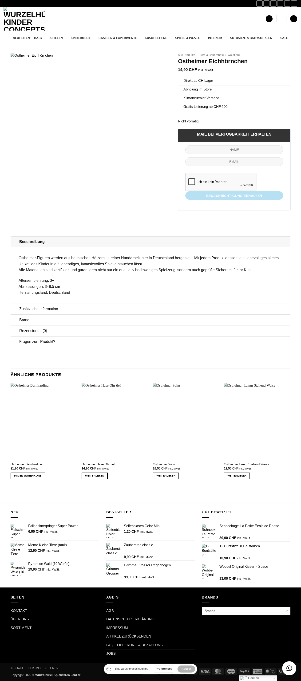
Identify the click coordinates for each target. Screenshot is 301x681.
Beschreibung (32, 241)
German (253, 678)
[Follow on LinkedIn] (294, 3)
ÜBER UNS (20, 619)
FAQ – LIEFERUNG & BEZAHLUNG (134, 645)
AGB (110, 611)
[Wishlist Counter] (281, 19)
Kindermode (81, 37)
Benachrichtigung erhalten (234, 196)
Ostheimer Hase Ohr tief (98, 464)
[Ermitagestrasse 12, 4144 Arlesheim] (10, 3)
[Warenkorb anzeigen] (293, 18)
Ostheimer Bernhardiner (27, 464)
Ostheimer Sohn (164, 464)
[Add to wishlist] (163, 60)
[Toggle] (15, 241)
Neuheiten (21, 37)
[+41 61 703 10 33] (37, 3)
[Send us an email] (280, 3)
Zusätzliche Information (38, 309)
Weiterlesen (94, 475)
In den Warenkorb (28, 475)
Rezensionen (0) (33, 331)
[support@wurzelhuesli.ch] (19, 3)
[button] (269, 18)
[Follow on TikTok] (273, 3)
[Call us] (287, 3)
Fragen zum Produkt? (37, 341)
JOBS (111, 653)
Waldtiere (234, 54)
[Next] (290, 435)
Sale (284, 37)
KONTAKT (19, 611)
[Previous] (10, 435)
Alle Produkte (186, 54)
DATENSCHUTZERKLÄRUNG (130, 619)
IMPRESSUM (117, 628)
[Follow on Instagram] (266, 3)
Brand (24, 320)
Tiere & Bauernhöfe (211, 54)
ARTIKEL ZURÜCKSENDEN (128, 636)
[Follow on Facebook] (259, 3)
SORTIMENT (21, 628)
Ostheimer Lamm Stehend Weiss (246, 464)
